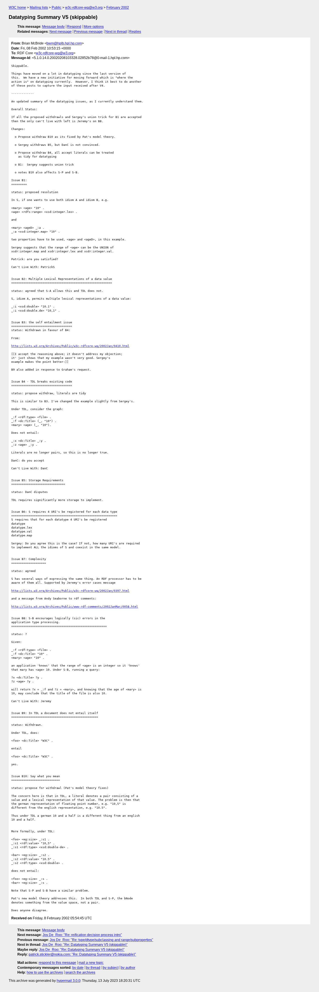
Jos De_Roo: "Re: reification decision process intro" (82, 935)
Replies (135, 31)
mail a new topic (91, 962)
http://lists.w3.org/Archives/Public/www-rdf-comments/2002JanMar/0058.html (74, 606)
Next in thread (116, 31)
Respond (74, 26)
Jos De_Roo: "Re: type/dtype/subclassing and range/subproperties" (101, 940)
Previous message (88, 31)
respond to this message (57, 962)
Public (56, 7)
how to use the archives (45, 972)
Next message (60, 31)
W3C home (17, 7)
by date (78, 967)
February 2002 (117, 7)
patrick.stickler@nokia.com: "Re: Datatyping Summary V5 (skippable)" (82, 954)
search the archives (80, 972)
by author (128, 967)
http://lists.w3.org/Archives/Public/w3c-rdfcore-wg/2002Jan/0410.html (70, 346)
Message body (53, 26)
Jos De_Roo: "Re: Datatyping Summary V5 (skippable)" (85, 944)
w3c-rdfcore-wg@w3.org (84, 7)
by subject (110, 967)
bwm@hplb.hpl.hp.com (64, 43)
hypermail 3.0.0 (68, 980)
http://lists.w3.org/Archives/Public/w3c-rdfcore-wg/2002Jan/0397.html (70, 590)
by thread (93, 967)
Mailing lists (39, 7)
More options (94, 26)
